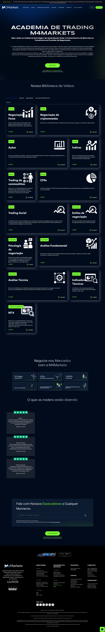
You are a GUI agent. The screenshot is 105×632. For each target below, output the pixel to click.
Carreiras (90, 573)
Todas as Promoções (93, 583)
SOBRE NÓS (69, 7)
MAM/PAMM (73, 569)
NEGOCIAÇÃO (26, 7)
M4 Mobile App (57, 572)
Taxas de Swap (40, 584)
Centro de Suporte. (55, 522)
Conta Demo (73, 583)
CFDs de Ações (40, 574)
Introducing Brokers (75, 568)
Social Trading (56, 573)
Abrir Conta (99, 7)
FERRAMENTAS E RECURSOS (43, 7)
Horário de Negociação (42, 586)
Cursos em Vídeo (57, 585)
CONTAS (33, 7)
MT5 (37, 593)
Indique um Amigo (92, 587)
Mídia (54, 586)
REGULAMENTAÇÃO (92, 569)
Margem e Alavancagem (42, 583)
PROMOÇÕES (61, 7)
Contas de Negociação (76, 579)
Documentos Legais (92, 571)
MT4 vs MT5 (39, 595)
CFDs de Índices (40, 573)
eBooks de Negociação (59, 582)
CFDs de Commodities (42, 572)
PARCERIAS (54, 7)
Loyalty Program (78, 7)
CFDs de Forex (40, 570)
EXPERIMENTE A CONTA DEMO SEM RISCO (53, 70)
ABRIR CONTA (52, 65)
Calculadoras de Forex (59, 576)
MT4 (37, 592)
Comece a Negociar (52, 533)
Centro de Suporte (92, 576)
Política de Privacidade (55, 626)
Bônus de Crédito (92, 586)
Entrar (92, 7)
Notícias (90, 572)
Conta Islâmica (74, 581)
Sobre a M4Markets (92, 568)
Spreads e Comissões (41, 582)
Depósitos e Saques (75, 587)
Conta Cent (73, 580)
